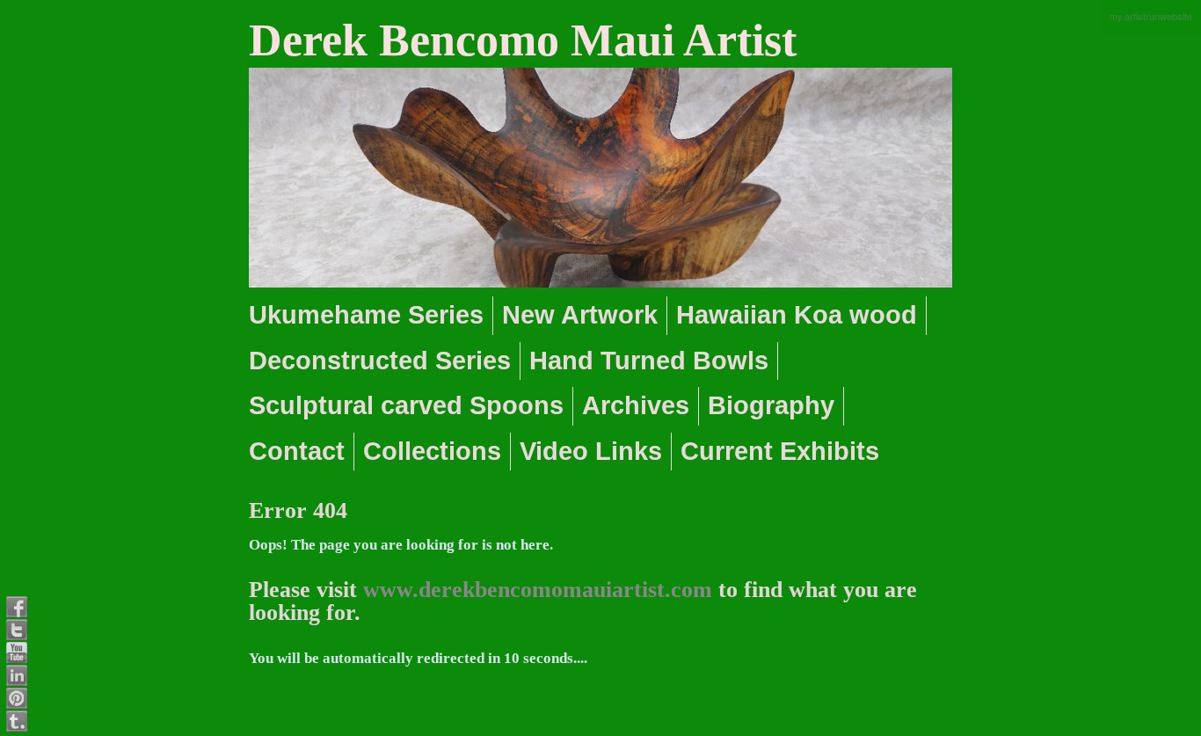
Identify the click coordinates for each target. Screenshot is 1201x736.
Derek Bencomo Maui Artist (523, 40)
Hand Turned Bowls (648, 360)
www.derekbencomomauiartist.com (537, 589)
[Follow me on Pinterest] (16, 698)
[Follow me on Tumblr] (16, 721)
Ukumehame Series (366, 315)
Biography (771, 405)
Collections (432, 451)
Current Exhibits (780, 451)
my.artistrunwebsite (1151, 16)
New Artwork (580, 315)
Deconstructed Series (380, 360)
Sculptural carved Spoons (406, 405)
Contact (297, 451)
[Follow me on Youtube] (16, 652)
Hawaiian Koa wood (796, 315)
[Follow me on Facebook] (16, 606)
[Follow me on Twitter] (16, 629)
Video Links (591, 451)
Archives (635, 405)
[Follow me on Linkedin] (16, 675)
